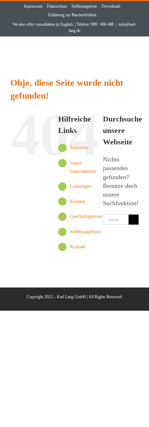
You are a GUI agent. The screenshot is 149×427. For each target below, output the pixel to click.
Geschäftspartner (86, 216)
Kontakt (78, 246)
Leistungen (80, 186)
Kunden (77, 201)
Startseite (79, 147)
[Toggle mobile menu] (134, 49)
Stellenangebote (85, 231)
